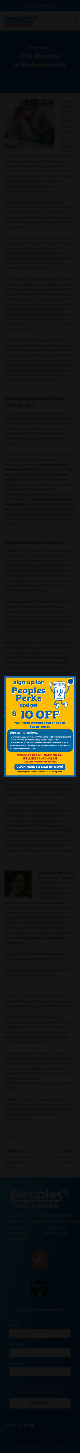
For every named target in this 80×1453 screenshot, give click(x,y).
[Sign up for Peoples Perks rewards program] (40, 726)
